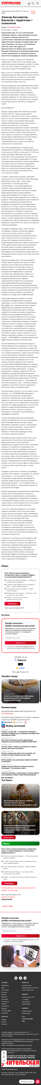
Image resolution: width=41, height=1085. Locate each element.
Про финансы (5, 1006)
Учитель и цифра (6, 1010)
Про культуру (5, 990)
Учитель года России (27, 990)
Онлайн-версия (26, 1013)
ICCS (23, 1016)
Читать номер (33, 12)
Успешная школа (26, 985)
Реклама (3, 1022)
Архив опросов (6, 899)
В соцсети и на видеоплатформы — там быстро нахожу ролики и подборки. (21, 581)
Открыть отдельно (8, 897)
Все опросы (5, 615)
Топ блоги (6, 780)
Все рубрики (4, 1013)
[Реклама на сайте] (37, 1081)
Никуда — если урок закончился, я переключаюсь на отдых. (17, 598)
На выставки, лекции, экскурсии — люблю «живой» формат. (19, 590)
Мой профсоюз (26, 1001)
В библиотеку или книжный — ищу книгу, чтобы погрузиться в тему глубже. (21, 594)
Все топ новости (7, 777)
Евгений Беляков (13, 27)
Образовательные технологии (30, 987)
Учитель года (5, 1001)
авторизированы (7, 713)
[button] (7, 722)
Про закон (4, 992)
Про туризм (4, 999)
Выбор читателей (15, 725)
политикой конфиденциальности (24, 646)
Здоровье (4, 1008)
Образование (5, 985)
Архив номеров (26, 1004)
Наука (3, 987)
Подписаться (20, 643)
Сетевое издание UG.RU (28, 997)
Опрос (6, 843)
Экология (4, 994)
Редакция (4, 1019)
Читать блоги (8, 837)
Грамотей (4, 1004)
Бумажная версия (27, 1011)
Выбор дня (4, 997)
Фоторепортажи (27, 1019)
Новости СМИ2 (7, 906)
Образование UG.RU (9, 694)
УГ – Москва (25, 999)
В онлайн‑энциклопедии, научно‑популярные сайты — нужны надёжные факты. (20, 585)
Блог (23, 1021)
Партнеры (4, 1024)
